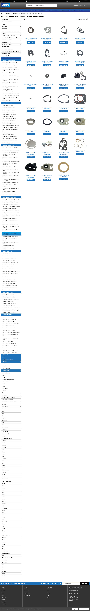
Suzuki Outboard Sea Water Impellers (11, 269)
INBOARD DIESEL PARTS (34, 10)
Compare (30, 31)
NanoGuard (4, 508)
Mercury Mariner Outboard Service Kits (11, 199)
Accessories (5, 354)
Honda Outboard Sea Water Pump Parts (10, 130)
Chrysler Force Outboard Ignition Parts (11, 77)
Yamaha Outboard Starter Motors (10, 345)
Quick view (31, 29)
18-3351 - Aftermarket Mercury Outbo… (31, 153)
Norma (3, 510)
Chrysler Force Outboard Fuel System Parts (11, 70)
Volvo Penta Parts (5, 406)
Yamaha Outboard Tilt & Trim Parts (10, 350)
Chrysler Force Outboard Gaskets (10, 72)
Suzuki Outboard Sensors (8, 276)
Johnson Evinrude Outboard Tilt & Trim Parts (11, 189)
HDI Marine (4, 472)
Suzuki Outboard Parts (7, 251)
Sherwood (4, 542)
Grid (24, 19)
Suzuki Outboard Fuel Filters (9, 260)
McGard (3, 499)
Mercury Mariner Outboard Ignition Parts (10, 221)
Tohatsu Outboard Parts (8, 292)
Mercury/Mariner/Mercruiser (8, 379)
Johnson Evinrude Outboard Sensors (10, 182)
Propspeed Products (6, 395)
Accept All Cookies (84, 609)
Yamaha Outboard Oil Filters (9, 330)
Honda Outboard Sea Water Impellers (11, 125)
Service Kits (4, 26)
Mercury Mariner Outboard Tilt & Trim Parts (10, 243)
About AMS (4, 601)
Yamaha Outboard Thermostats (9, 348)
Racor (3, 526)
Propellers (4, 392)
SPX (3, 533)
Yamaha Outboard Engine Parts (9, 319)
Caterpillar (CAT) (5, 433)
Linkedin (15, 583)
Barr (3, 422)
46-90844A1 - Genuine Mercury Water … (64, 85)
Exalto (3, 451)
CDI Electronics (5, 431)
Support (3, 599)
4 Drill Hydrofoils (6, 366)
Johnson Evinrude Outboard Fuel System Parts (10, 164)
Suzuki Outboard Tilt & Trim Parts (10, 285)
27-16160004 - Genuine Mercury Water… (31, 62)
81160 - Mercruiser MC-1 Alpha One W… (47, 130)
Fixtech (3, 456)
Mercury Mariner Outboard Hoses (10, 218)
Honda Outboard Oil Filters (8, 105)
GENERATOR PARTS (60, 10)
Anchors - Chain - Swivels (7, 21)
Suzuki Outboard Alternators (9, 253)
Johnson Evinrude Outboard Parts (9, 145)
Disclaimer (26, 591)
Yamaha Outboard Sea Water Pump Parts (10, 339)
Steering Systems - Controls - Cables (9, 401)
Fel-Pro (3, 454)
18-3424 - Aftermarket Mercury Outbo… (31, 176)
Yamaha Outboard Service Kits (9, 343)
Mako (3, 492)
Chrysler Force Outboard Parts (9, 60)
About (3, 595)
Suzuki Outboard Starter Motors (9, 281)
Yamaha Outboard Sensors (8, 341)
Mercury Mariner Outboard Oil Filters (10, 224)
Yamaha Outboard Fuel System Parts (10, 323)
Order (48, 591)
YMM (3, 569)
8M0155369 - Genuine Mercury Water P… (80, 62)
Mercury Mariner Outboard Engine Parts (11, 210)
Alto (3, 415)
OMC (4, 384)
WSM (3, 566)
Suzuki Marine (5, 551)
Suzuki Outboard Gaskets (8, 290)
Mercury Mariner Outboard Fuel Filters (11, 213)
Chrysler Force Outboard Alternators (10, 62)
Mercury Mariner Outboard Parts (9, 197)
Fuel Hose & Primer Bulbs (8, 359)
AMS (3, 411)
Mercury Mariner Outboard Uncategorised (8, 246)
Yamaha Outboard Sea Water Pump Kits (10, 335)
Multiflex (4, 503)
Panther (3, 517)
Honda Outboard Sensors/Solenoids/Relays (8, 134)
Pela (3, 519)
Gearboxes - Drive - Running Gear (8, 35)
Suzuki (4, 386)
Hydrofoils (5, 361)
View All (3, 575)
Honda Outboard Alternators (9, 109)
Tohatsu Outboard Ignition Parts (9, 303)
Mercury (4, 501)
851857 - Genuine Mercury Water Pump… (47, 39)
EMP (3, 449)
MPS (3, 490)
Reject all (75, 609)
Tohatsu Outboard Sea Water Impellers (11, 308)
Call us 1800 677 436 (85, 1)
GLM (3, 463)
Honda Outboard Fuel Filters (9, 120)
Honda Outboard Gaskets (8, 112)
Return (48, 595)
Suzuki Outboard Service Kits (9, 279)
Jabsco (3, 476)
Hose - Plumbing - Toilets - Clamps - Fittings (10, 37)
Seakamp (4, 537)
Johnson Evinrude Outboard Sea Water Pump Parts (11, 180)
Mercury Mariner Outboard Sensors (10, 236)
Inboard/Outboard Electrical (7, 49)
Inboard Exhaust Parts (6, 53)
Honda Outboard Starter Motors (9, 136)
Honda (4, 377)
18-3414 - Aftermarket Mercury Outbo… (80, 130)
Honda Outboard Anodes (8, 116)
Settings (69, 609)
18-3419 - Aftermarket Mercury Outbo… (47, 176)
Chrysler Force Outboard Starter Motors (11, 93)
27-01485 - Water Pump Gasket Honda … (80, 108)
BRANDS (16, 10)
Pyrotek (3, 524)
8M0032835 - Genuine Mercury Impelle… (31, 108)
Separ (3, 539)
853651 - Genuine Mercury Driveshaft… (31, 39)
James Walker (5, 478)
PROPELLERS (81, 10)
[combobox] (40, 5)
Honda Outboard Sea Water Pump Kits (11, 127)
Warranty (48, 597)
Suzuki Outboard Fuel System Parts (10, 262)
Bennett (4, 424)
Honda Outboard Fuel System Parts (10, 143)
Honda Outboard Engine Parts (9, 118)
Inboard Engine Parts (6, 42)
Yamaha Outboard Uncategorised (10, 352)
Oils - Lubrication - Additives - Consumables (10, 31)
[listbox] (83, 19)
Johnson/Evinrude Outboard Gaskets (10, 195)
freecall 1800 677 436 (74, 592)
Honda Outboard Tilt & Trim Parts (10, 138)
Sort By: (77, 19)
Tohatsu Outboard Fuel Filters (9, 297)
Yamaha (4, 390)
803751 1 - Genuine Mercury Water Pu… (47, 85)
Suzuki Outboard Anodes (8, 256)
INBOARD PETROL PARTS (47, 10)
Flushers (4, 356)
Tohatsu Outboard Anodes (8, 294)
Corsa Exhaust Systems (7, 438)
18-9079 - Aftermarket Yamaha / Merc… (80, 151)
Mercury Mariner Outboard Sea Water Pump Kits (11, 230)
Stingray (4, 548)
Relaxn (3, 528)
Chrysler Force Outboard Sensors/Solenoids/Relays (8, 90)
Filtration (4, 33)
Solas (3, 546)
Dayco (3, 442)
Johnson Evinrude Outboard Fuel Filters (11, 161)
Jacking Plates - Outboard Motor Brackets (10, 51)
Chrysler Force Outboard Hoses (9, 75)
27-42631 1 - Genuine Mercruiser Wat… (63, 39)
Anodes (3, 24)
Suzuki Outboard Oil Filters (8, 266)
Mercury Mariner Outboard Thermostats (11, 206)
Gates (3, 465)
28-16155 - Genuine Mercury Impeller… (30, 85)
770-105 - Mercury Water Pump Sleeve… (30, 130)
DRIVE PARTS (23, 10)
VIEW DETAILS (30, 42)
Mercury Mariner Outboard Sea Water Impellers (11, 227)
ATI (3, 413)
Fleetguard (4, 458)
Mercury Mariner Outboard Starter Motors (10, 239)
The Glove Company (6, 553)
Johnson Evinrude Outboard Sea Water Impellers (11, 173)
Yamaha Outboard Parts (7, 314)
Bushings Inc (4, 429)
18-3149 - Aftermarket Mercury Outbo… (47, 153)
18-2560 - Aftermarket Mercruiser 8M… (63, 176)
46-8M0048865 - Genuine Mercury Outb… (80, 85)
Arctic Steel (4, 420)
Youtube (23, 583)
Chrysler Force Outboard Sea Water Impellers (10, 80)
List (27, 19)
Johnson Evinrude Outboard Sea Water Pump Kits (11, 176)
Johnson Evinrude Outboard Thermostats (9, 155)
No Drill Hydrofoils (6, 368)
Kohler (3, 483)
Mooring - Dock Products (7, 55)
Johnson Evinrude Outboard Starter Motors (10, 185)
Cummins (4, 440)
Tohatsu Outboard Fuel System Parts (10, 299)
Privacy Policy (27, 593)
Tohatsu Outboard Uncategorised (10, 312)
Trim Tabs (4, 404)
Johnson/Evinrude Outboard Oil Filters (11, 147)
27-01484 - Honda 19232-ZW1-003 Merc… (63, 108)
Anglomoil (4, 418)
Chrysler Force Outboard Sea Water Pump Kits (10, 83)
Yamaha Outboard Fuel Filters (9, 321)
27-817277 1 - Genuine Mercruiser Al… (47, 108)
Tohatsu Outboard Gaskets (8, 301)
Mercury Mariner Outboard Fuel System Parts (11, 216)
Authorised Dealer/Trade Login (79, 5)
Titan (3, 555)
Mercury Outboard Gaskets (8, 249)
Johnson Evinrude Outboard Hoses (10, 166)
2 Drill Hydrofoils (6, 363)
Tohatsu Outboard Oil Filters (8, 305)
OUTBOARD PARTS (71, 10)
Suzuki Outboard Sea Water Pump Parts (10, 274)
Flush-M (3, 460)
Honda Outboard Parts (7, 103)
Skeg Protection (6, 370)
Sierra (3, 544)
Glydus (3, 467)
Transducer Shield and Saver (8, 557)
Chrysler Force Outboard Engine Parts (11, 65)
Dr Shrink (4, 447)
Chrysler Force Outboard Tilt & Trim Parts (10, 98)
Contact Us (4, 604)
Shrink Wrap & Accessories (7, 399)
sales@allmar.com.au (72, 1)
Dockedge (4, 445)
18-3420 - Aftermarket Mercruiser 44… (63, 130)
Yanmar (3, 573)
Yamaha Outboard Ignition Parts (9, 328)
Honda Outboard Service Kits (9, 107)
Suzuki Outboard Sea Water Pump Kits (11, 271)
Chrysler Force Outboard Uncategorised (11, 100)
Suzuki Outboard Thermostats (9, 283)
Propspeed (4, 521)
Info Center (4, 597)
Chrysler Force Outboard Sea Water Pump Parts (10, 87)
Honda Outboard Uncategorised (9, 140)
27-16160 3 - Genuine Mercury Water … (80, 39)
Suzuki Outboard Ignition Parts (9, 264)
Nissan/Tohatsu (6, 381)
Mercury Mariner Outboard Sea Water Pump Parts (11, 234)
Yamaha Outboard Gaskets (8, 325)
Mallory (3, 494)
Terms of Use (27, 595)
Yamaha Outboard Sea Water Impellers (11, 332)
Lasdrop (3, 487)
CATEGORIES (9, 10)
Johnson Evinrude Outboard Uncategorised (9, 192)
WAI (3, 564)
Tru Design (4, 560)
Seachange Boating (6, 535)
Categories (4, 591)
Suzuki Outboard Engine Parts (9, 258)
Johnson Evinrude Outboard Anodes (10, 152)
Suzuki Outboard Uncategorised (9, 287)
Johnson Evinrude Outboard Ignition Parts (10, 169)
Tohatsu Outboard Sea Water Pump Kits (11, 310)
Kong (3, 485)
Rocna (3, 530)
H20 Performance (5, 469)
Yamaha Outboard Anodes (8, 317)
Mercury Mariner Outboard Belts (9, 208)
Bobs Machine (5, 427)
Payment (48, 593)
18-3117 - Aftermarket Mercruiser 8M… (63, 153)
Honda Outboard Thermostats (9, 114)
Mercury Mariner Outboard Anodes (10, 204)
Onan (3, 515)
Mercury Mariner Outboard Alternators (11, 202)
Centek (3, 436)
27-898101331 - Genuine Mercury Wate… (47, 62)
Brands (3, 593)
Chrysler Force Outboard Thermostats (11, 95)
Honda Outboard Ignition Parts (9, 123)
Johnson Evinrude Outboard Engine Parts (10, 158)
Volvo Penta (5, 388)
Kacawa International (6, 481)
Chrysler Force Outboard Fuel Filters (10, 67)
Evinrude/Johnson (6, 373)
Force (4, 375)
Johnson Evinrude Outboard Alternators (11, 150)
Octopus (4, 512)
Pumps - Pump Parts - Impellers (8, 397)
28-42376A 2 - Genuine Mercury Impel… (64, 62)
